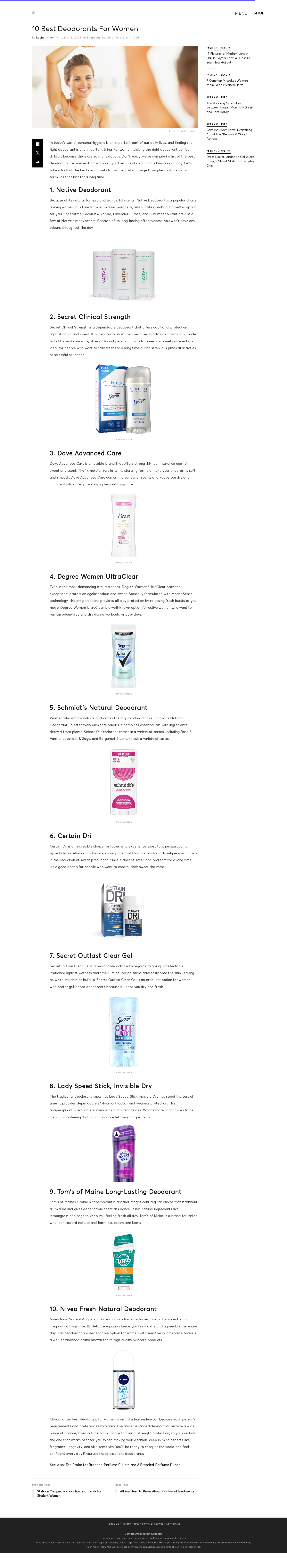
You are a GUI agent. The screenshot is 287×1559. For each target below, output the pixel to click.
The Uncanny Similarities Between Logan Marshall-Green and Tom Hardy (230, 107)
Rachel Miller (45, 37)
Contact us (173, 1523)
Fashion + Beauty (219, 48)
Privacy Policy (130, 1523)
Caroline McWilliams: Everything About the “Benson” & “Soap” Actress (229, 134)
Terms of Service (152, 1523)
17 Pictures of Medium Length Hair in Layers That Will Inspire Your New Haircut (228, 58)
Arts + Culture (217, 97)
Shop (259, 13)
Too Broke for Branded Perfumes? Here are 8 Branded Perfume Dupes (123, 1465)
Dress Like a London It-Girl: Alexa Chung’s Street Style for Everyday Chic (231, 161)
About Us (113, 1523)
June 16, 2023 (71, 37)
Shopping (93, 37)
